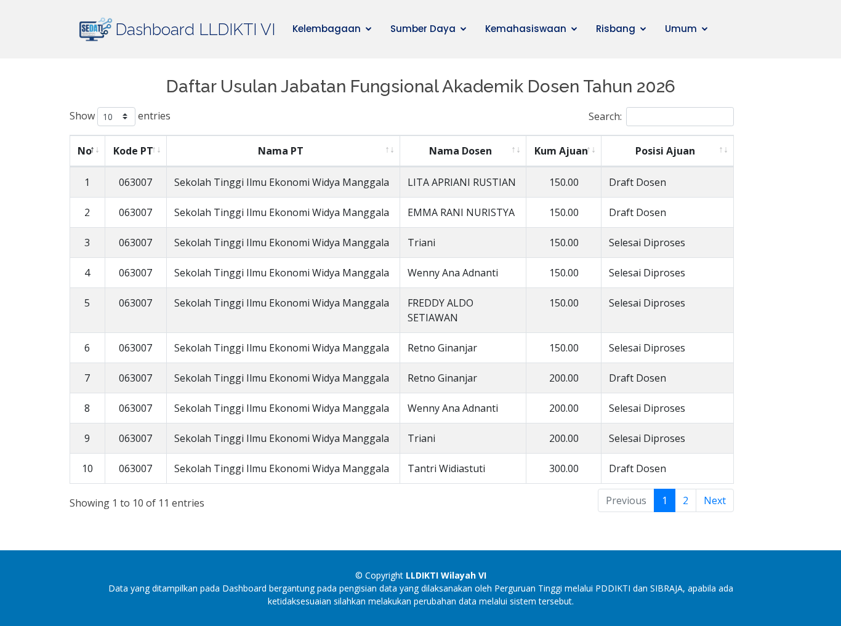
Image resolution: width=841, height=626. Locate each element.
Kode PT (133, 151)
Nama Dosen (460, 151)
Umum (681, 28)
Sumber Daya (423, 28)
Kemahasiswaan (525, 28)
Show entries (120, 115)
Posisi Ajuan (665, 151)
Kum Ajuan (561, 151)
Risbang (615, 28)
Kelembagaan (326, 28)
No (85, 151)
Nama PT (281, 151)
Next (715, 500)
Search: (605, 116)
